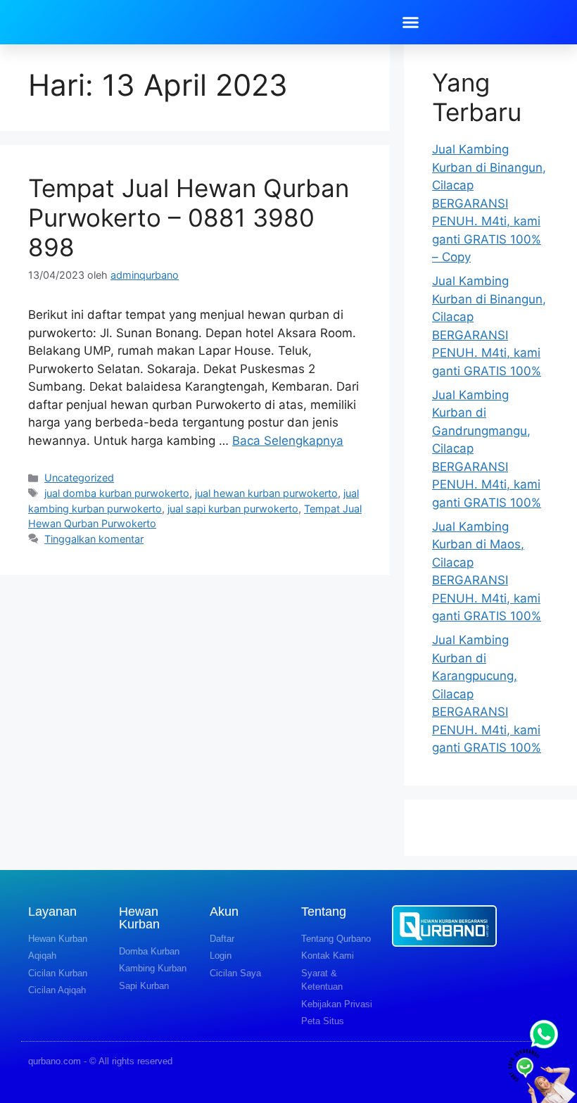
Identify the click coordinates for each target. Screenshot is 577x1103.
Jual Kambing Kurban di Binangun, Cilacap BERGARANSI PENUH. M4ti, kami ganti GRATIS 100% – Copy (489, 203)
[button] (411, 22)
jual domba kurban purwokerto (116, 493)
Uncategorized (79, 478)
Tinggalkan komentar (94, 539)
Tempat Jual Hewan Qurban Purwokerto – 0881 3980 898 (188, 217)
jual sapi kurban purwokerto (232, 509)
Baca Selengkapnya (287, 441)
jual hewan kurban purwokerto (266, 493)
